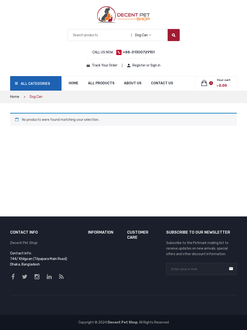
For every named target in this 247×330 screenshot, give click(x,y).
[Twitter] (24, 277)
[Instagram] (37, 277)
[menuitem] (73, 83)
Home (14, 97)
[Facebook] (13, 277)
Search (174, 35)
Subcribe (231, 268)
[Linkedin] (49, 277)
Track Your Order (104, 65)
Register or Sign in (146, 65)
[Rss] (61, 277)
